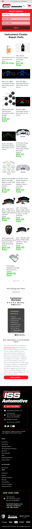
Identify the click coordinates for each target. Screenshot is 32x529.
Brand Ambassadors (7, 457)
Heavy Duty (5, 444)
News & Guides (6, 453)
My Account (5, 467)
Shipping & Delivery (7, 477)
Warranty (4, 479)
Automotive (5, 442)
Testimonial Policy (6, 486)
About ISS (4, 451)
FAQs (3, 455)
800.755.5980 (13, 406)
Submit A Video (6, 460)
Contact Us (16, 292)
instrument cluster (9, 347)
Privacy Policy (5, 482)
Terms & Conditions (7, 484)
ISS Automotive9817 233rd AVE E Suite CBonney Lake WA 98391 (14, 415)
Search (16, 28)
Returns (4, 475)
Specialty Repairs (6, 446)
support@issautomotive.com (14, 410)
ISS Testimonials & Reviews (9, 448)
